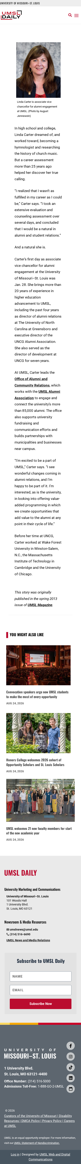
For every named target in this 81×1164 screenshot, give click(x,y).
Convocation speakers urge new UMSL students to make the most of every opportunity (37, 694)
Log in (15, 1154)
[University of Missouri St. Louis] (30, 1057)
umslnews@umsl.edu (24, 929)
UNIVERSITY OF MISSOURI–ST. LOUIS (20, 3)
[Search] (70, 15)
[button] (76, 15)
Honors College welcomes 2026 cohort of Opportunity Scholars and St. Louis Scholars (35, 762)
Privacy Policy (51, 1121)
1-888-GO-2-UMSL (51, 1086)
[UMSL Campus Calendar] (70, 1089)
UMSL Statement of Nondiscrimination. (37, 1143)
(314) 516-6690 (20, 934)
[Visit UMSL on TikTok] (70, 1067)
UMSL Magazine (40, 605)
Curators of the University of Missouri (30, 1116)
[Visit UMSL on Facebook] (70, 1046)
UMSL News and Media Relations (28, 940)
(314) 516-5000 (39, 1081)
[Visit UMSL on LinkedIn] (70, 1078)
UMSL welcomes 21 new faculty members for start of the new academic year (39, 831)
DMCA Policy (30, 1121)
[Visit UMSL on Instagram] (70, 1056)
